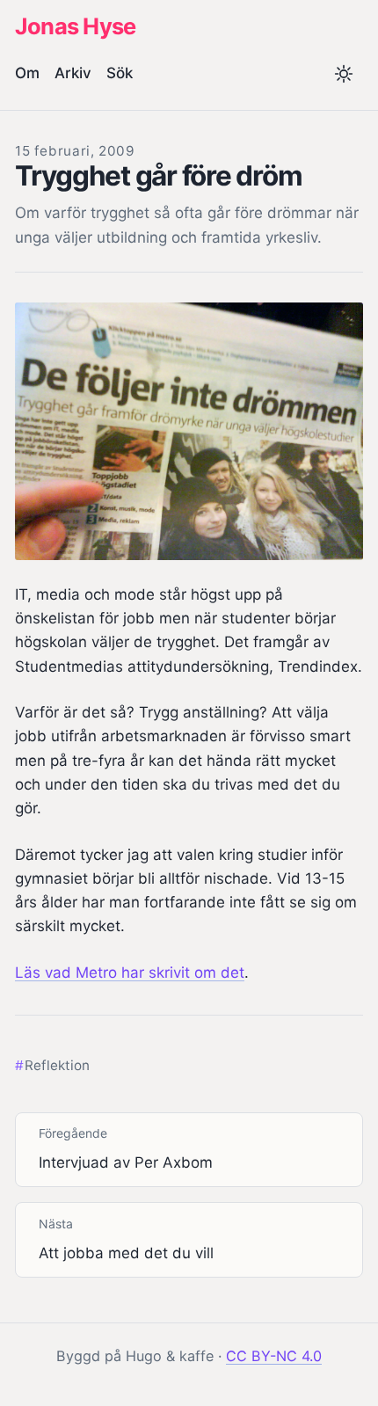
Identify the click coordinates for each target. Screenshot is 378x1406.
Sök (119, 73)
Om (27, 73)
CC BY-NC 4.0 (274, 1356)
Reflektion (57, 1065)
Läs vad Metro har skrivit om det (129, 972)
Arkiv (73, 73)
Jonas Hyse (75, 26)
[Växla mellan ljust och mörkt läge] (344, 75)
